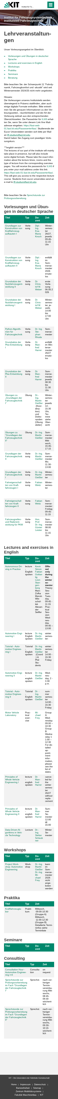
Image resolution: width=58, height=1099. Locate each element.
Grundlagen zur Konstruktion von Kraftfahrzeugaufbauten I (13, 229)
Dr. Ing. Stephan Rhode (39, 333)
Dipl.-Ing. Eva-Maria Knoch (38, 231)
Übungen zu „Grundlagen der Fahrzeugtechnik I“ (13, 399)
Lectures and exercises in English (25, 63)
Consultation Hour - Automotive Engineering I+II (15, 972)
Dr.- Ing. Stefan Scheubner (39, 835)
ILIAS (44, 119)
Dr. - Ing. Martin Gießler (39, 695)
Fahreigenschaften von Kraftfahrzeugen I (13, 485)
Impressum (25, 1084)
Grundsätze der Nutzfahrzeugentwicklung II (14, 284)
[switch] (38, 5)
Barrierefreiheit (23, 1088)
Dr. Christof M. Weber (38, 285)
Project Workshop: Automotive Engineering (14, 867)
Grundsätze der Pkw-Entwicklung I (13, 345)
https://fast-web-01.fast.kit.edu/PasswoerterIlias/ (28, 172)
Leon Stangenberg (38, 584)
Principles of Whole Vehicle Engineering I (12, 780)
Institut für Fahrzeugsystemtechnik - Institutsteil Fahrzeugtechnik (28, 7)
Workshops (13, 66)
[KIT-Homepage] (11, 4)
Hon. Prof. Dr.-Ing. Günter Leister (39, 524)
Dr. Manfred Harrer (38, 346)
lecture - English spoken (29, 570)
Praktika (12, 70)
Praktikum (28, 910)
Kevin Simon (38, 567)
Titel (7, 217)
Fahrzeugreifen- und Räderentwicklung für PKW (14, 522)
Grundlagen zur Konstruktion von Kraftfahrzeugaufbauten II (13, 261)
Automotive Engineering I (14, 634)
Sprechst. (35, 980)
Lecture (29, 830)
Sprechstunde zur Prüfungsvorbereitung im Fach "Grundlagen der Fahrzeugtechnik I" (16, 985)
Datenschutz (40, 1084)
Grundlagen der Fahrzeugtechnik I (13, 475)
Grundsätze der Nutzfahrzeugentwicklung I (14, 302)
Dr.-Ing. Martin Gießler (39, 435)
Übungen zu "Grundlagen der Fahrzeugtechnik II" (13, 436)
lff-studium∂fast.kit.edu (18, 135)
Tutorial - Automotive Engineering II (13, 694)
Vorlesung (28, 227)
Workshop (28, 865)
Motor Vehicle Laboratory (12, 714)
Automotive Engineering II (14, 674)
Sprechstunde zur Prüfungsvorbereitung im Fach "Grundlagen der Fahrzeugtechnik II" (16, 1014)
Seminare (13, 74)
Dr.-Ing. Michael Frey (39, 876)
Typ (27, 217)
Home (14, 1084)
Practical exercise (28, 716)
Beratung (12, 77)
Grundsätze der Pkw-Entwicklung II (13, 374)
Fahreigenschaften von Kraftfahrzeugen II (13, 504)
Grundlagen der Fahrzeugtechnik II (13, 456)
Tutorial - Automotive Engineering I (13, 649)
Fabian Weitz (38, 483)
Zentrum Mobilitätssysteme (28, 1091)
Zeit (47, 217)
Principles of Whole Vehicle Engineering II (12, 811)
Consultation (35, 971)
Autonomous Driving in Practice (13, 567)
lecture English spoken (29, 636)
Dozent (37, 219)
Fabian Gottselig (39, 574)
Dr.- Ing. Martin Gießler (39, 399)
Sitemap (37, 1088)
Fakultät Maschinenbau (25, 1095)
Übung (28, 395)
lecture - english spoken (29, 677)
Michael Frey (38, 715)
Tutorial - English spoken (29, 650)
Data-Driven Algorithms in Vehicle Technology (13, 833)
